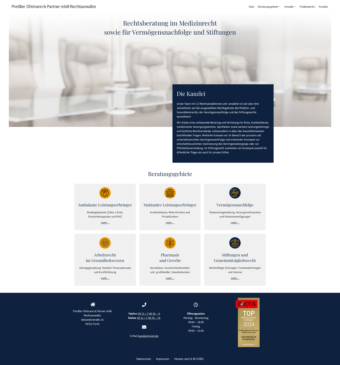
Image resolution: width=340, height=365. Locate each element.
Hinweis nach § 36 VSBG (189, 358)
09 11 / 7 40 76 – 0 (149, 313)
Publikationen (307, 6)
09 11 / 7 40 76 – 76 (148, 317)
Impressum (162, 358)
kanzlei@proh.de (148, 335)
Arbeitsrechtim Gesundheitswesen (105, 257)
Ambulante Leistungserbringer (105, 204)
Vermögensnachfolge (235, 204)
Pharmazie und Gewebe (170, 257)
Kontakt (323, 6)
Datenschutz (143, 358)
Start (251, 6)
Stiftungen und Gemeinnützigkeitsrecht (235, 257)
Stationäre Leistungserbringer (170, 204)
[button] (279, 6)
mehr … (105, 222)
